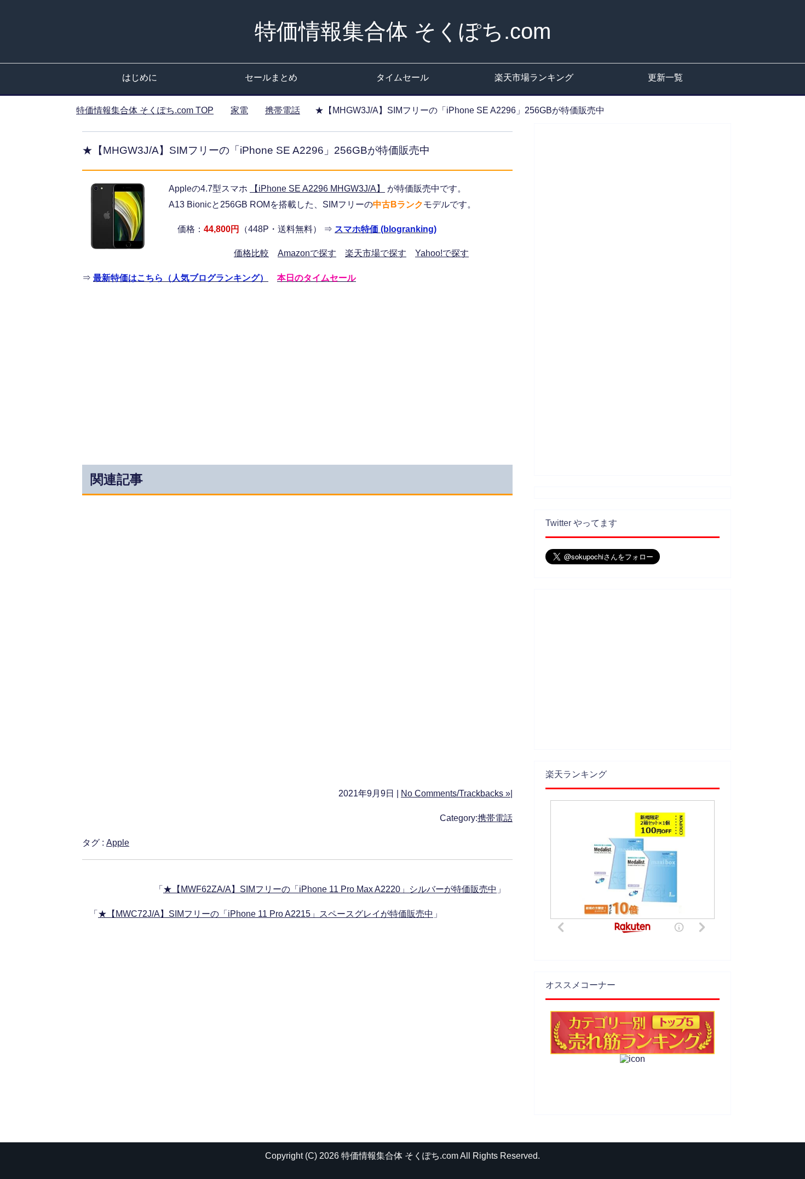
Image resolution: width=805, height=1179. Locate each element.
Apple (117, 842)
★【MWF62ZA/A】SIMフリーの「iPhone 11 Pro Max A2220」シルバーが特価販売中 (330, 889)
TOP (145, 110)
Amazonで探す (307, 253)
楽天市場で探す (375, 253)
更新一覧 (665, 77)
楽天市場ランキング (534, 77)
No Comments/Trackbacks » (455, 793)
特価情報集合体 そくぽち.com (403, 31)
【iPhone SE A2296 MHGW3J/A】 (317, 188)
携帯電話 (495, 818)
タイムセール (402, 77)
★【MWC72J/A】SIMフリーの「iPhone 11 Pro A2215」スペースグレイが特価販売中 (265, 913)
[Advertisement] (199, 371)
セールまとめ (271, 77)
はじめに (139, 77)
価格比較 (251, 253)
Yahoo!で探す (442, 253)
